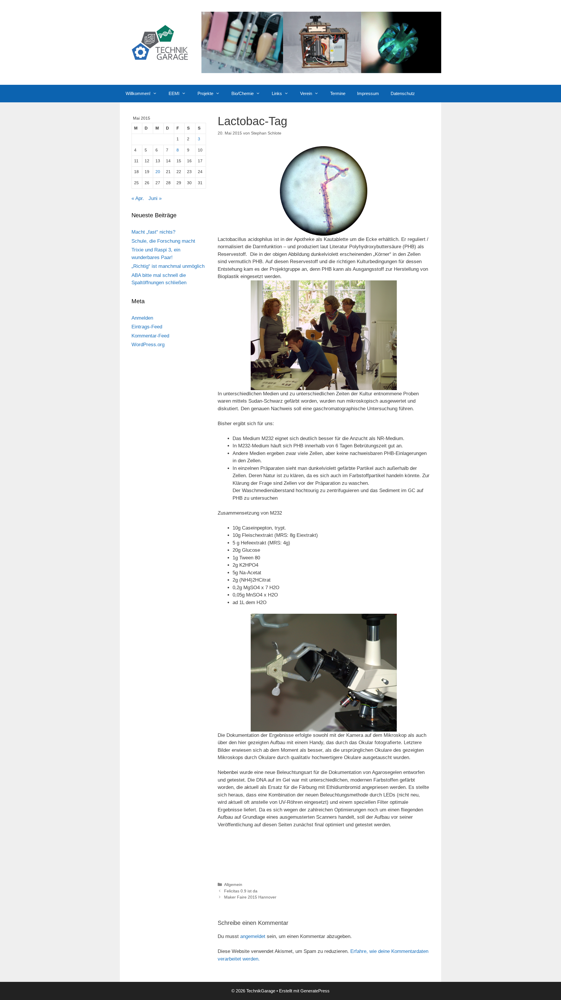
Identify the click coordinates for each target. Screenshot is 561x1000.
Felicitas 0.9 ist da (240, 891)
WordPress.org (148, 344)
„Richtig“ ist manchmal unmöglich (168, 266)
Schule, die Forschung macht (163, 241)
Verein (306, 93)
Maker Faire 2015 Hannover (250, 897)
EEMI (174, 93)
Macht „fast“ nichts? (153, 232)
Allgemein (233, 884)
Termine (337, 93)
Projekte (205, 93)
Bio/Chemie (242, 93)
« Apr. (137, 198)
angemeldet (252, 936)
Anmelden (142, 318)
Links (277, 93)
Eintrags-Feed (146, 327)
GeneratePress (315, 990)
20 (157, 172)
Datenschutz (403, 93)
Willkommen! (138, 93)
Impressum (368, 93)
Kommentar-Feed (150, 336)
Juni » (155, 198)
